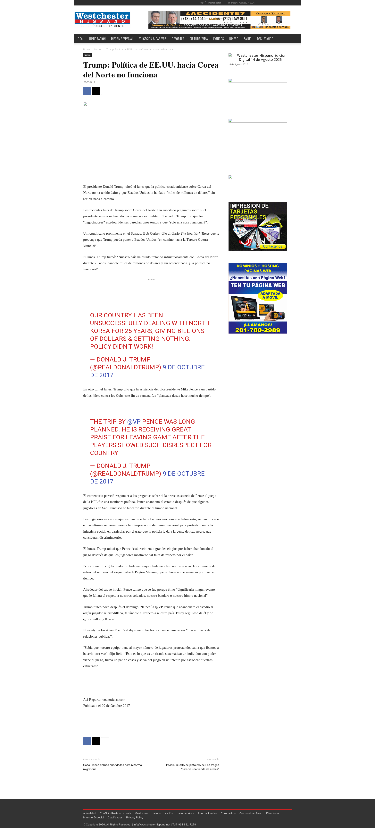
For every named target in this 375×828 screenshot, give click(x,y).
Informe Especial (122, 38)
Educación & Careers (152, 38)
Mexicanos (141, 813)
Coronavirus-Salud (250, 813)
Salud (248, 38)
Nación (98, 49)
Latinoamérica (185, 813)
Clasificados (115, 817)
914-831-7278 (187, 824)
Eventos (218, 38)
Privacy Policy (134, 817)
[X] (289, 2)
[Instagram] (276, 2)
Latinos (156, 813)
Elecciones (272, 813)
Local (80, 38)
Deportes (178, 38)
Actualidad (89, 813)
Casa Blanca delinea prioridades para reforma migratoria (112, 767)
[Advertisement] (151, 287)
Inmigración (97, 38)
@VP (134, 421)
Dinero (233, 38)
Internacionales (207, 813)
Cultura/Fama (198, 38)
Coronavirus (228, 813)
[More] (105, 91)
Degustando (265, 38)
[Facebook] (269, 2)
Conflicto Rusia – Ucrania (115, 813)
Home (86, 49)
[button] (264, 2)
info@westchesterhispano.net (152, 824)
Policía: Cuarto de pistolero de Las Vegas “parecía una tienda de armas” (192, 767)
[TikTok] (282, 2)
